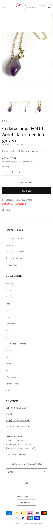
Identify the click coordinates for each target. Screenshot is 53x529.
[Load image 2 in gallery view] (26, 107)
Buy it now (26, 190)
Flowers (9, 290)
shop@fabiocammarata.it (18, 420)
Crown (8, 317)
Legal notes (11, 245)
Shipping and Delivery (15, 238)
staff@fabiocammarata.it (14, 203)
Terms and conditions (15, 251)
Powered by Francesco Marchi (34, 523)
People (8, 303)
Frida (8, 390)
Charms (9, 297)
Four (8, 310)
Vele (7, 337)
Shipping (14, 162)
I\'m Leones (11, 377)
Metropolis (10, 323)
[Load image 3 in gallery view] (40, 107)
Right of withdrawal (14, 258)
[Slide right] (50, 108)
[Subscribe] (44, 472)
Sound (8, 350)
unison (8, 363)
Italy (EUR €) (25, 502)
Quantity (5, 166)
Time (8, 357)
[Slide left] (3, 108)
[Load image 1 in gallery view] (13, 107)
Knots (8, 330)
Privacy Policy (12, 265)
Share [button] (8, 209)
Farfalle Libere (12, 383)
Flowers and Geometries (16, 343)
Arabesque (10, 283)
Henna (8, 370)
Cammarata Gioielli (20, 523)
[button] (3, 6)
